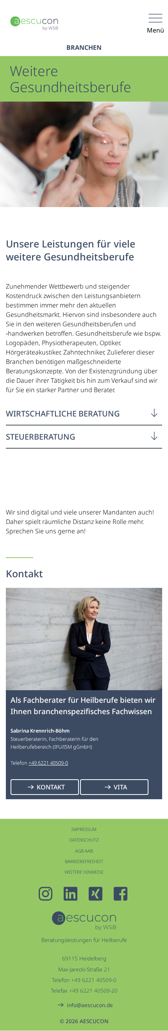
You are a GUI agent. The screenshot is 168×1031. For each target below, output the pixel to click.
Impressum (84, 829)
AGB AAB (84, 851)
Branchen (84, 47)
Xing (96, 894)
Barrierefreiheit (84, 861)
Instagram (46, 894)
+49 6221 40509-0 (48, 762)
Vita (120, 787)
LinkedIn (71, 894)
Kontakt (51, 787)
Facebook (121, 894)
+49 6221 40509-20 (93, 990)
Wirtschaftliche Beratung (63, 413)
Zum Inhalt (76, 22)
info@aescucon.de (90, 1005)
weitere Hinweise (84, 872)
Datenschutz (84, 840)
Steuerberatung (40, 436)
